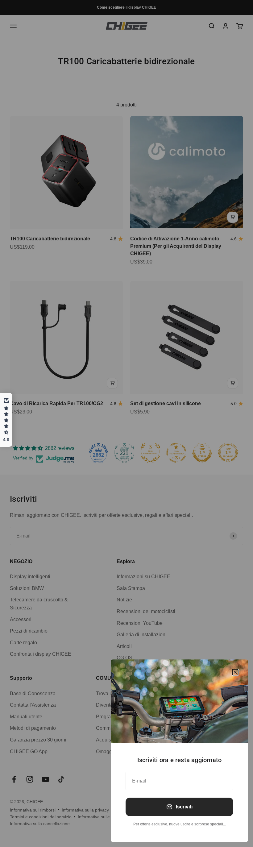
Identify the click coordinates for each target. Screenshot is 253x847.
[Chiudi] (235, 672)
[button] (6, 420)
